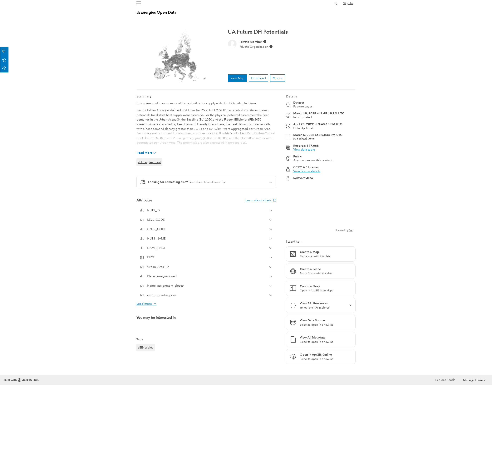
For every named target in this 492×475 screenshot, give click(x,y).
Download (4, 68)
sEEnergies (145, 347)
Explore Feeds (445, 380)
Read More (144, 153)
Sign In (348, 3)
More (276, 78)
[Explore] (321, 208)
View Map (237, 78)
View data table (304, 149)
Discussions (4, 51)
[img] (265, 41)
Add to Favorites (4, 60)
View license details (306, 171)
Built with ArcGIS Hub (21, 380)
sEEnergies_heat (149, 162)
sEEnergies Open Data (156, 12)
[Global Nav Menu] (138, 3)
